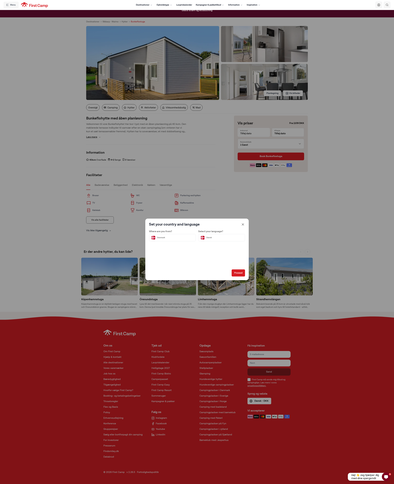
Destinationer (142, 5)
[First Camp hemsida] (34, 5)
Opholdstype (163, 5)
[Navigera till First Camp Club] (379, 5)
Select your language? (210, 231)
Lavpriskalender (184, 5)
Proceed (238, 273)
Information (234, 5)
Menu (13, 5)
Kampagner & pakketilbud (208, 5)
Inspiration (252, 5)
